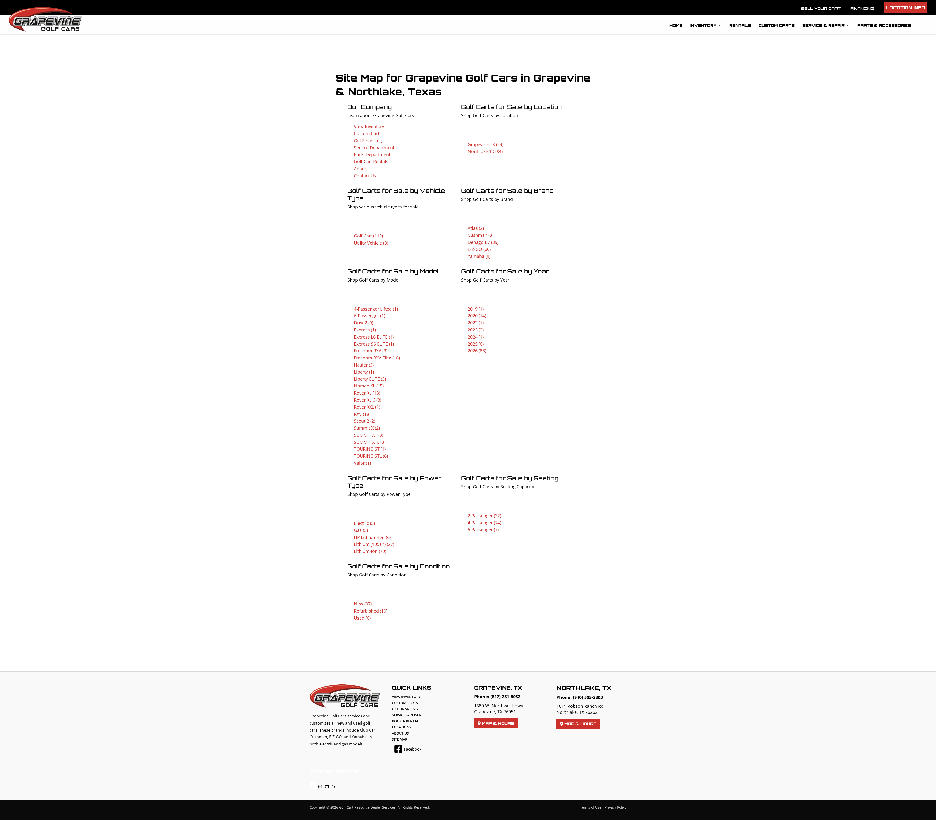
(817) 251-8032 (505, 696)
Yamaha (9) (479, 256)
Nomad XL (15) (369, 386)
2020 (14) (477, 316)
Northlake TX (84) (485, 151)
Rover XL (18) (367, 393)
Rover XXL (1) (367, 407)
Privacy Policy (615, 807)
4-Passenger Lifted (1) (376, 309)
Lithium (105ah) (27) (374, 544)
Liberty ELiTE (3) (370, 379)
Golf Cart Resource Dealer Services (367, 807)
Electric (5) (364, 523)
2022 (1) (476, 323)
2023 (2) (476, 330)
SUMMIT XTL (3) (369, 442)
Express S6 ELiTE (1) (374, 344)
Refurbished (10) (370, 611)
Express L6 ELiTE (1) (374, 337)
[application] (719, 25)
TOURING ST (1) (370, 449)
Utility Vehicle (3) (371, 243)
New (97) (363, 604)
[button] (905, 7)
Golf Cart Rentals (371, 161)
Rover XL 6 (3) (367, 400)
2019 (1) (476, 309)
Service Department (374, 148)
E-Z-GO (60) (479, 249)
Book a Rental (405, 721)
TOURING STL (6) (371, 456)
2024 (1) (476, 337)
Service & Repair (406, 715)
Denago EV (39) (483, 242)
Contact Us (365, 176)
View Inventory (369, 126)
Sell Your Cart (821, 8)
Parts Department (372, 154)
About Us (363, 168)
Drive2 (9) (363, 323)
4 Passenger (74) (484, 523)
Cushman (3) (480, 235)
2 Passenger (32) (484, 515)
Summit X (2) (367, 428)
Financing (862, 8)
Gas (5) (361, 530)
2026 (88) (477, 351)
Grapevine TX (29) (485, 144)
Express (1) (365, 330)
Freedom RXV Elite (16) (377, 358)
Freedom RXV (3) (370, 351)
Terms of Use (590, 807)
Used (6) (362, 618)
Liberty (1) (364, 372)
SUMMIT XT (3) (368, 435)
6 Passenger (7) (483, 529)
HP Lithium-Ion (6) (372, 537)
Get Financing (368, 140)
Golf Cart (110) (368, 236)
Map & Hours (497, 723)
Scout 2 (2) (364, 421)
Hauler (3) (364, 365)
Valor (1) (362, 463)
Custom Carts (367, 133)
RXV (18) (362, 414)
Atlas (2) (476, 228)
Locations (401, 727)
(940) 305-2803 (588, 697)
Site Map (399, 739)
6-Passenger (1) (369, 316)
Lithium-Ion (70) (370, 551)
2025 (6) (476, 344)
